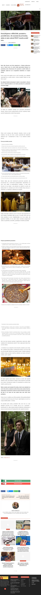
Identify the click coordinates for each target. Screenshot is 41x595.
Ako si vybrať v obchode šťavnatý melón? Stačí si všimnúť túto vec (23, 564)
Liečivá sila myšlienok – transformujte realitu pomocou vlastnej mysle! (15, 586)
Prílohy (8, 529)
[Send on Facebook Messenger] (10, 45)
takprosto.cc (7, 457)
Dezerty (23, 529)
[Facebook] (5, 589)
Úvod (1, 31)
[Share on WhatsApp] (15, 45)
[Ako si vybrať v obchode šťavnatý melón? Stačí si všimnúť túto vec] (23, 556)
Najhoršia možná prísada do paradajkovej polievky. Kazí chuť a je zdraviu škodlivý (15, 580)
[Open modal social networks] (19, 45)
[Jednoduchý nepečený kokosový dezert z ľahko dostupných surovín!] (8, 540)
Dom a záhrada (23, 545)
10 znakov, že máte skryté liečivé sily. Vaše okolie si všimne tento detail (15, 583)
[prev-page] (14, 571)
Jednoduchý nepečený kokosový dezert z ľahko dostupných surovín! (8, 548)
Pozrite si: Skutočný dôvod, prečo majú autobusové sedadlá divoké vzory (8, 497)
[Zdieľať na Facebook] (3, 45)
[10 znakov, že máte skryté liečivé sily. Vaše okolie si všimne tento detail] (32, 40)
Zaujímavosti (5, 31)
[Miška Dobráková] (15, 505)
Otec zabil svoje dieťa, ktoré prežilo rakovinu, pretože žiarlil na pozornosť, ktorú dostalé (22, 497)
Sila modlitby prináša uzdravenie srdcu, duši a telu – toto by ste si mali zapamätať (15, 592)
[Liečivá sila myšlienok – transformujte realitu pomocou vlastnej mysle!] (32, 44)
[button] (40, 9)
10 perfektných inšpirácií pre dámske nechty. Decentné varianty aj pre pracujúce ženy (15, 589)
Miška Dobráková (11, 42)
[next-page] (16, 571)
